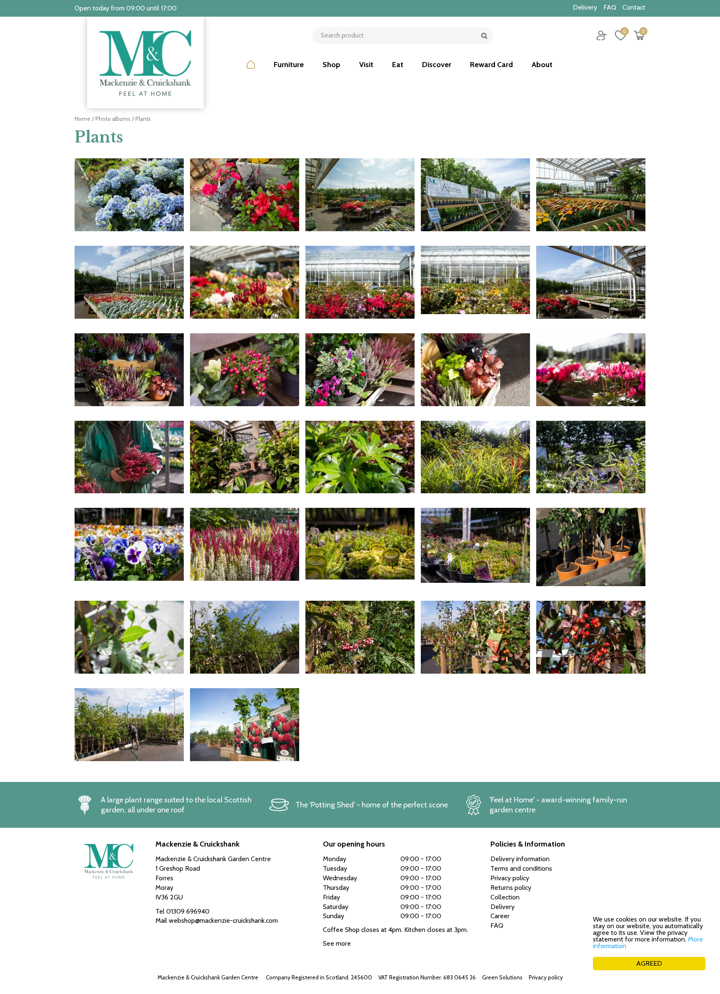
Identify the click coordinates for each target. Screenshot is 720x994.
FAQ (496, 925)
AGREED (649, 963)
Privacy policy (546, 977)
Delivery (502, 907)
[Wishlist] (620, 35)
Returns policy (510, 888)
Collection (505, 897)
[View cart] (639, 35)
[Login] (601, 35)
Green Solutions (502, 977)
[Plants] (129, 199)
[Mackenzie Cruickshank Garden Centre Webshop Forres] (145, 62)
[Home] (251, 70)
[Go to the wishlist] (617, 35)
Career (500, 916)
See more (337, 943)
